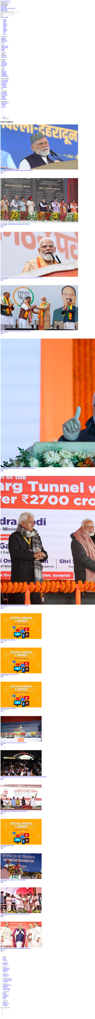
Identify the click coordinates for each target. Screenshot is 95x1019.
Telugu (4, 26)
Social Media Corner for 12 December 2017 (9, 674)
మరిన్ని (2, 172)
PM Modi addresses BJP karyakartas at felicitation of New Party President (16, 331)
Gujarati (4, 20)
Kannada (5, 24)
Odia (4, 32)
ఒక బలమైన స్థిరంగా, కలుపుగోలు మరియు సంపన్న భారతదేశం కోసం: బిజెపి (15, 948)
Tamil (4, 27)
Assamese (5, 29)
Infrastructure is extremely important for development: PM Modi (14, 742)
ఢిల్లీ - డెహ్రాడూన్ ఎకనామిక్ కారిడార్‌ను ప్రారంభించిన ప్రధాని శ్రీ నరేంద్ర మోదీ (15, 224)
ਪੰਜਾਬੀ (4, 34)
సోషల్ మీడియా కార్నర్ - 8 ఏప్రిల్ (7, 845)
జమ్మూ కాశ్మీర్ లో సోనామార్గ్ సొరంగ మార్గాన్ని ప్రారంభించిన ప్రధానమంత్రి (15, 605)
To (1, 14)
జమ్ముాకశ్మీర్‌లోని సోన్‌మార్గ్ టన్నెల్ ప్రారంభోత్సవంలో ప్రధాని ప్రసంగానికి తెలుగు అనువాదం (18, 468)
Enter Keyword (4, 11)
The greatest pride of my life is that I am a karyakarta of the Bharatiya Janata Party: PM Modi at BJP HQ (22, 277)
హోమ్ (4, 117)
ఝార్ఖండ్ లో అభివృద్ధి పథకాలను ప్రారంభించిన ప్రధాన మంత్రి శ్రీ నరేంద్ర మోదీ (15, 913)
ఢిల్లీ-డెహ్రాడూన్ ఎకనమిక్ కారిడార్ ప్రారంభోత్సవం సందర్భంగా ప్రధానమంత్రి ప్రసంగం (17, 170)
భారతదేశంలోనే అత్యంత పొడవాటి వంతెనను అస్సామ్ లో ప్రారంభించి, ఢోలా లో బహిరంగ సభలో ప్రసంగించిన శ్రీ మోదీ (23, 776)
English (4, 19)
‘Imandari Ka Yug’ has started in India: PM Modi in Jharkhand (13, 879)
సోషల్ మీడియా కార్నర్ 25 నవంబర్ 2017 (9, 708)
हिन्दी (4, 21)
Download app (4, 2)
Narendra (4, 5)
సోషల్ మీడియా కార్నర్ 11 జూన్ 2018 (8, 639)
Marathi (4, 28)
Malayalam (5, 25)
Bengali (4, 22)
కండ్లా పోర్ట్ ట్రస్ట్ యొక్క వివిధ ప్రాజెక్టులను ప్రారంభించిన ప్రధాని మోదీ (14, 811)
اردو (4, 33)
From (2, 13)
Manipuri (5, 30)
